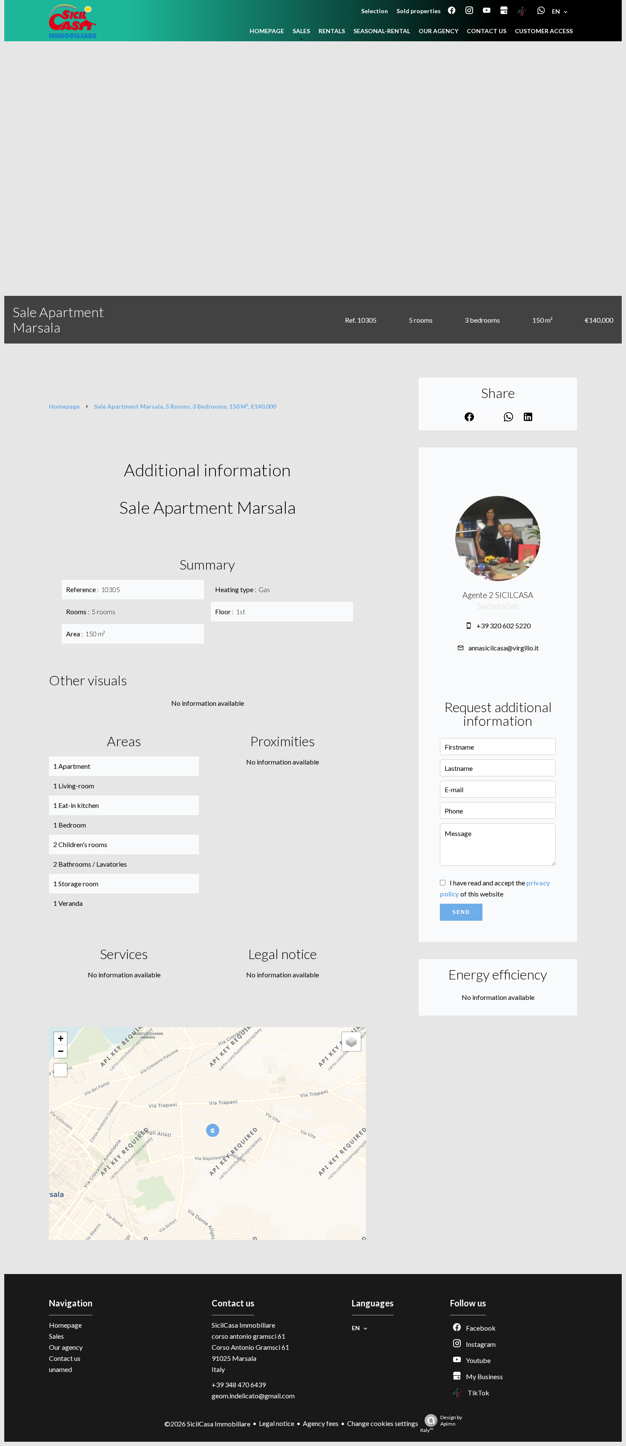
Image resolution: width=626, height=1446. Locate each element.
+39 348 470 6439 (239, 1384)
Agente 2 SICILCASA (497, 595)
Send (461, 912)
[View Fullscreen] (60, 1070)
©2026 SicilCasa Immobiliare (207, 1424)
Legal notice (276, 1423)
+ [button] (60, 1038)
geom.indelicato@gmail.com (253, 1396)
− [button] (60, 1051)
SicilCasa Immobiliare (243, 1325)
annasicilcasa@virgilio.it (503, 648)
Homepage (64, 406)
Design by (441, 1423)
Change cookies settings (382, 1423)
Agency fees (321, 1423)
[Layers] (351, 1041)
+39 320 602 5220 (504, 625)
